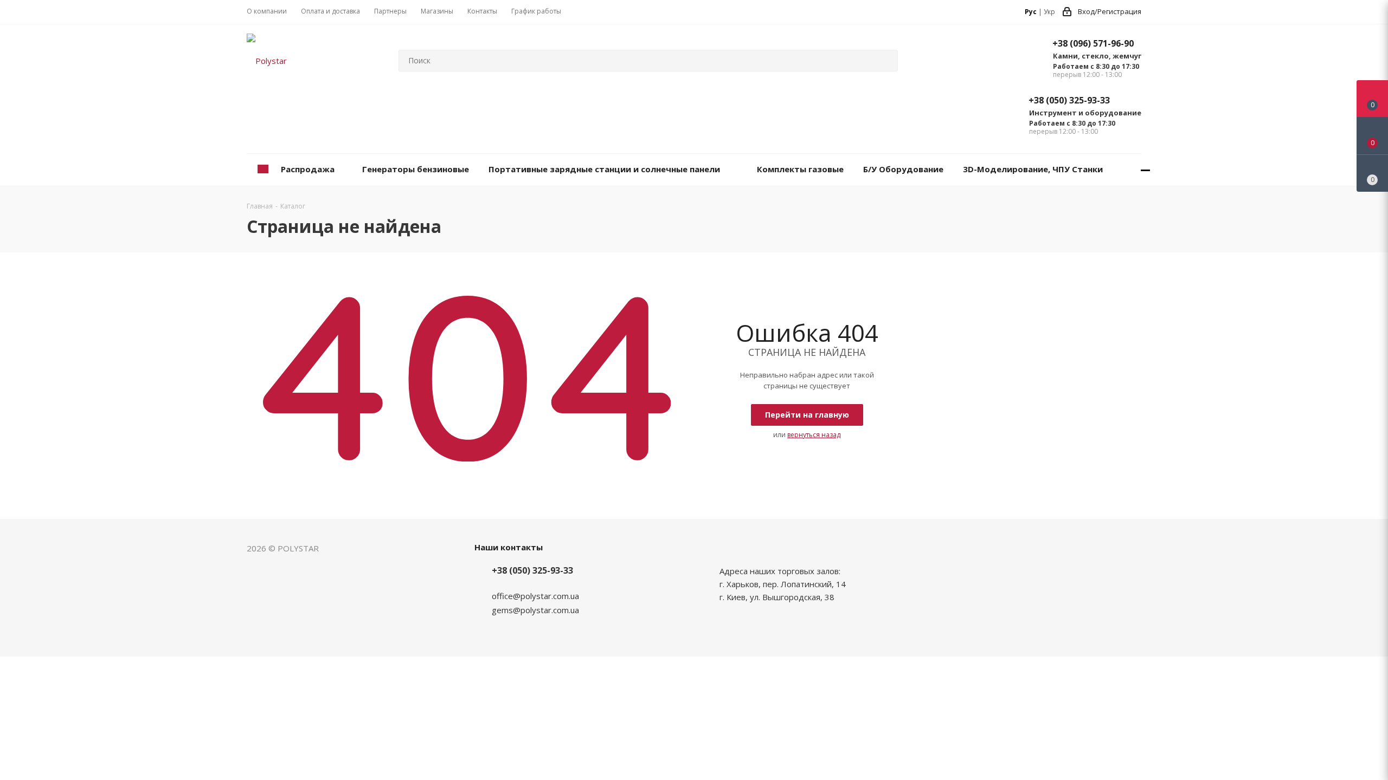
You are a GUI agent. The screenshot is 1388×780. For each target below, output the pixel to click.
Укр (1049, 11)
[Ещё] (1145, 170)
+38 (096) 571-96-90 (1093, 43)
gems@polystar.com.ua (535, 609)
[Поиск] (885, 61)
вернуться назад (813, 434)
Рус (1031, 11)
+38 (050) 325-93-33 (1069, 100)
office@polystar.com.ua (535, 595)
